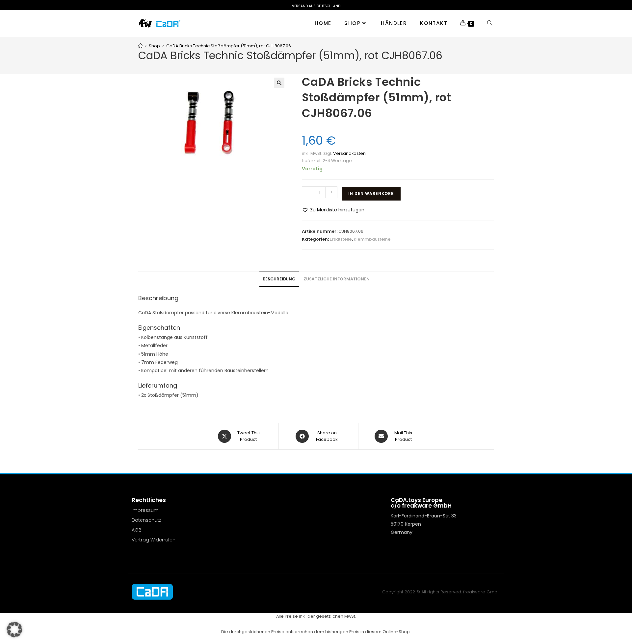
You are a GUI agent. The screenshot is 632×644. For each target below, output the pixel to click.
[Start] (140, 46)
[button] (279, 83)
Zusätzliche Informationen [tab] (336, 279)
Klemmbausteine (372, 239)
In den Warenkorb (371, 193)
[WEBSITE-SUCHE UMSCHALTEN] (490, 23)
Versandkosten (349, 153)
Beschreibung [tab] (279, 279)
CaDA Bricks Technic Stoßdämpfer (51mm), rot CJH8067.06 (228, 46)
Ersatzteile (341, 239)
